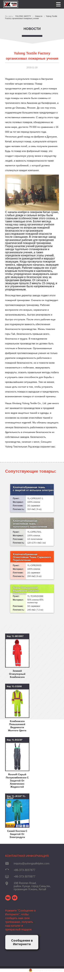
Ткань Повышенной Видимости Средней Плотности (26, 590)
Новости (32, 29)
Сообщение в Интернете (22, 942)
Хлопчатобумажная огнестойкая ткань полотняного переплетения (30, 523)
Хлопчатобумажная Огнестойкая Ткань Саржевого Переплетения (32, 557)
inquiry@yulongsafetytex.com (31, 863)
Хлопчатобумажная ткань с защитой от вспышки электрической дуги (33, 489)
